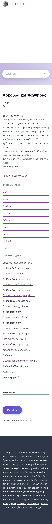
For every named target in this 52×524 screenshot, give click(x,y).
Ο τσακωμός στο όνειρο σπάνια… (20, 361)
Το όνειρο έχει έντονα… (14, 273)
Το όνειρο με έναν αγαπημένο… (19, 295)
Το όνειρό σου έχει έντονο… (17, 328)
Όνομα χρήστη (10, 377)
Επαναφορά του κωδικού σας (18, 420)
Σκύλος (6, 227)
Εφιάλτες (7, 206)
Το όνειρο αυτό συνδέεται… (16, 317)
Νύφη (5, 199)
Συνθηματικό (9, 392)
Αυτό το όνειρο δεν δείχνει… (17, 350)
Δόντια (6, 213)
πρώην (6, 192)
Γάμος (6, 247)
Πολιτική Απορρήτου (28, 503)
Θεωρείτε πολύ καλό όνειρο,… (18, 262)
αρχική (39, 507)
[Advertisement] (26, 35)
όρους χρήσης (9, 503)
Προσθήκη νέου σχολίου (15, 175)
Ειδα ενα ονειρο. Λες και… (16, 339)
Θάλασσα (8, 220)
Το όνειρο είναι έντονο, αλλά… (18, 284)
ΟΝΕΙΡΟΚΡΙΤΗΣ (19, 3)
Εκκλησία (7, 240)
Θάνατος (7, 233)
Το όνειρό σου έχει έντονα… (17, 306)
